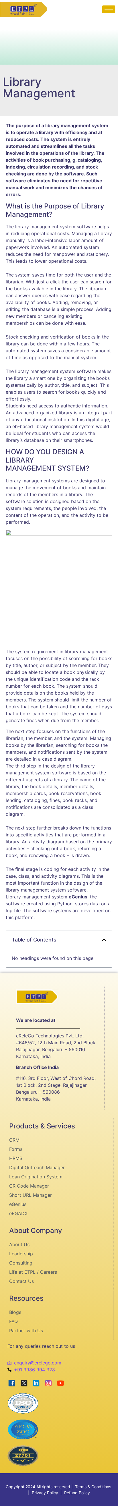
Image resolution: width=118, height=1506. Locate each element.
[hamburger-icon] (108, 9)
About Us (19, 1244)
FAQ (13, 1321)
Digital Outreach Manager (37, 1167)
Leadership (21, 1253)
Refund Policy (77, 1492)
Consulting (20, 1263)
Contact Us (21, 1281)
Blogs (15, 1312)
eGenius (17, 1204)
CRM (14, 1140)
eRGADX (18, 1213)
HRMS (15, 1158)
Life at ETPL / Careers (33, 1272)
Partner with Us (26, 1330)
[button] (104, 939)
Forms (15, 1149)
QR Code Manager (29, 1186)
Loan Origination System (35, 1177)
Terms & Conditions (93, 1486)
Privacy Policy (45, 1492)
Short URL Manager (30, 1195)
